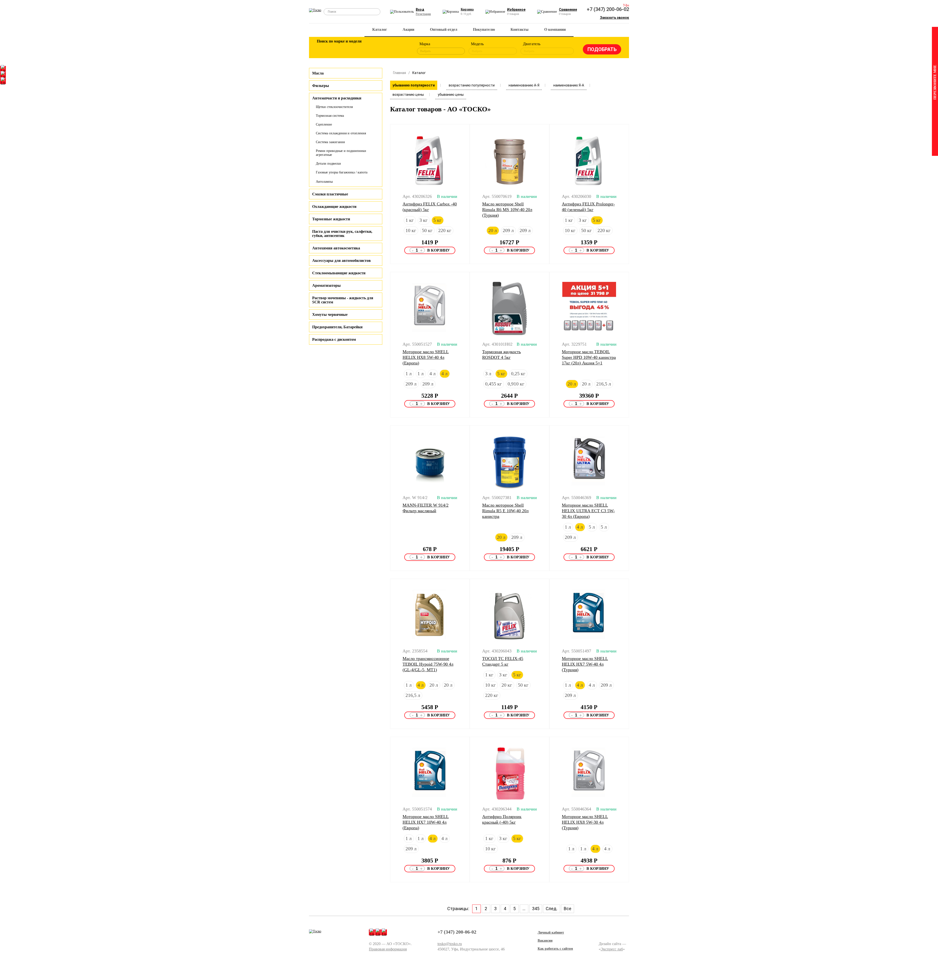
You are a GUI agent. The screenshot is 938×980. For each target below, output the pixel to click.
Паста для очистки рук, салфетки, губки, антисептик (342, 233)
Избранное (516, 9)
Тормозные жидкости (331, 219)
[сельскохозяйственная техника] (370, 48)
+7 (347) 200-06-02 (608, 9)
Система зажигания (330, 142)
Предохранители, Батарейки (337, 327)
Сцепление (324, 124)
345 (535, 908)
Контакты (520, 29)
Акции (408, 29)
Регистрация (423, 14)
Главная (399, 73)
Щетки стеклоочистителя (334, 107)
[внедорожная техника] (386, 48)
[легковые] (323, 48)
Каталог (379, 29)
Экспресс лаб (612, 949)
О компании (555, 29)
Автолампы (324, 181)
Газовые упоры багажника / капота (341, 172)
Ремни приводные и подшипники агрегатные (341, 153)
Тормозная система (330, 115)
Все (567, 908)
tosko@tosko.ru (449, 944)
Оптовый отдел (443, 29)
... (523, 908)
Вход (420, 9)
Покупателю (484, 29)
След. (551, 908)
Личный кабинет (551, 932)
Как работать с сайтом (555, 948)
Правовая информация (388, 949)
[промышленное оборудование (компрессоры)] (402, 48)
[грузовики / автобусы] (355, 48)
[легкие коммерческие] (339, 48)
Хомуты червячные (330, 314)
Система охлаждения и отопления (341, 133)
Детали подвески (328, 163)
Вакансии (545, 940)
